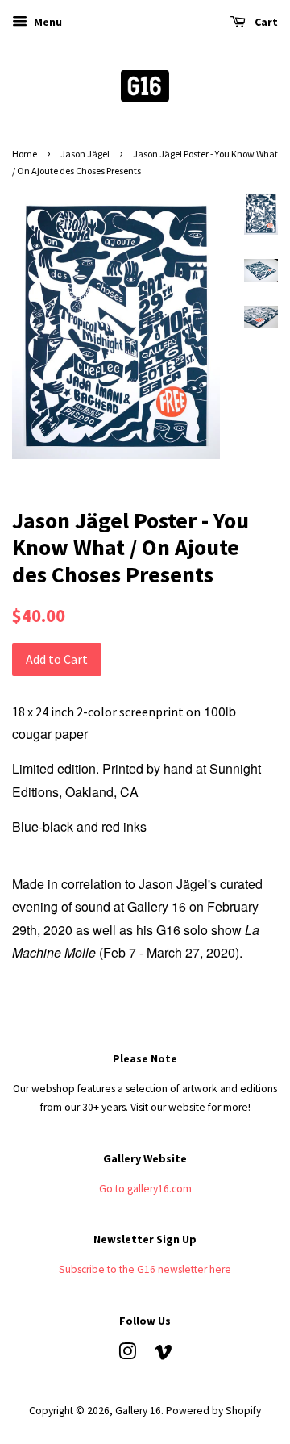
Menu (46, 22)
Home (24, 154)
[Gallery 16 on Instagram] (127, 1355)
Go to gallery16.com (145, 1189)
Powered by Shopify (213, 1410)
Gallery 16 (138, 1410)
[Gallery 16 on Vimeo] (163, 1355)
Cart (265, 22)
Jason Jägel (85, 154)
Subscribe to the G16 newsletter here (145, 1269)
